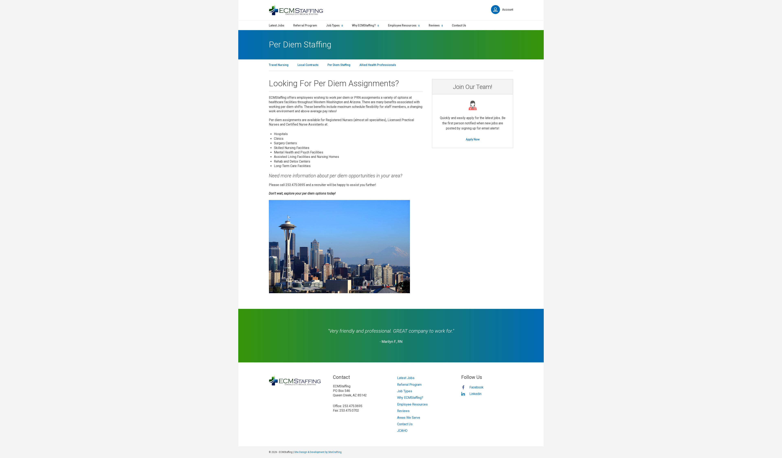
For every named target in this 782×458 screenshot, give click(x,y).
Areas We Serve (408, 418)
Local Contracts (308, 65)
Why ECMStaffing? (410, 398)
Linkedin (475, 394)
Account (507, 9)
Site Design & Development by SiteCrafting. (318, 452)
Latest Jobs (405, 378)
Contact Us (405, 424)
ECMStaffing (296, 9)
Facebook (476, 387)
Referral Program (409, 385)
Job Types (404, 391)
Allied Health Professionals (377, 65)
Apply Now (473, 139)
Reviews (403, 411)
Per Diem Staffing (338, 65)
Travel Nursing (279, 65)
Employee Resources (412, 404)
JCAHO (402, 431)
